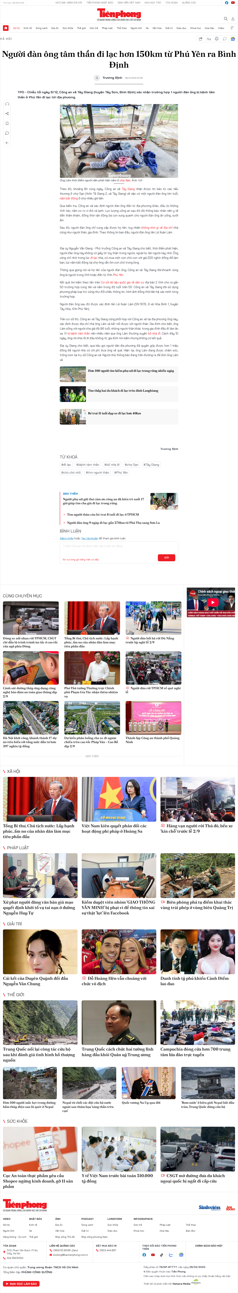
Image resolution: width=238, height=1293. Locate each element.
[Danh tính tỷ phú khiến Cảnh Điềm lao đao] (197, 951)
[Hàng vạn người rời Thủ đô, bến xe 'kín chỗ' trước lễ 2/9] (197, 799)
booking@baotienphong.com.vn (70, 1254)
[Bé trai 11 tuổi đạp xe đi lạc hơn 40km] (73, 417)
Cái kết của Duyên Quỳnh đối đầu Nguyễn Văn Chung (35, 981)
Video (221, 28)
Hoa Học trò (153, 2)
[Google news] (182, 1255)
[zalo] (172, 1255)
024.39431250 (15, 1258)
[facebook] (227, 3)
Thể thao (122, 28)
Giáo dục (181, 28)
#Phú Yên (121, 472)
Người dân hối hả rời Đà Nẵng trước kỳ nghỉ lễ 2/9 (150, 640)
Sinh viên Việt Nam (129, 2)
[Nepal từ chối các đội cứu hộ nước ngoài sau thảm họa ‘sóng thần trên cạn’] (89, 1083)
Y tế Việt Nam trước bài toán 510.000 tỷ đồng (117, 1178)
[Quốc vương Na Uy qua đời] (149, 1083)
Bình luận (7, 133)
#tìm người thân (97, 472)
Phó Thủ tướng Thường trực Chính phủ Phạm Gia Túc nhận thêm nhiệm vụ (91, 692)
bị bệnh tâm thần (79, 333)
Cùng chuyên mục (22, 595)
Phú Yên (118, 275)
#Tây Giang (151, 465)
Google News (232, 38)
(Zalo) (75, 1250)
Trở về (7, 142)
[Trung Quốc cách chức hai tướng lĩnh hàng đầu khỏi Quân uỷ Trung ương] (119, 1022)
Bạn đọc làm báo (23, 1284)
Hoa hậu (209, 28)
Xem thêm (232, 28)
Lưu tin (7, 123)
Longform (115, 1218)
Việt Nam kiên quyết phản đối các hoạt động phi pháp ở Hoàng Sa (114, 828)
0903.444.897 (108, 1250)
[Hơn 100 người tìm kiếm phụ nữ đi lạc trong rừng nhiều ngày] (73, 374)
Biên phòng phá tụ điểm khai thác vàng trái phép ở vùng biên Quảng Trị (196, 904)
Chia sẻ (7, 113)
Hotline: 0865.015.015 (69, 2)
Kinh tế (28, 28)
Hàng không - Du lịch (14, 1236)
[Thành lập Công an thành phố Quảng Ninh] (153, 718)
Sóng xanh (42, 28)
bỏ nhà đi (154, 333)
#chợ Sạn (131, 465)
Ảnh (57, 1218)
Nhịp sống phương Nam (94, 1236)
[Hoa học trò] (230, 1208)
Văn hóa (157, 28)
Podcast (87, 1218)
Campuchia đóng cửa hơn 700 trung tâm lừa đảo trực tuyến (195, 1051)
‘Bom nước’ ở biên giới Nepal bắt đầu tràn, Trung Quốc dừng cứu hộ (207, 1105)
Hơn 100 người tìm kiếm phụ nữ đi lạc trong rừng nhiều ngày (131, 371)
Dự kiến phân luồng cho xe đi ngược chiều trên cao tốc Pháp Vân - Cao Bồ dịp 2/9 (91, 742)
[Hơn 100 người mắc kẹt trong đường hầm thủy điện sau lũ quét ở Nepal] (30, 1083)
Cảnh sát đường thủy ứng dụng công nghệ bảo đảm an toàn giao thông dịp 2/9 (30, 692)
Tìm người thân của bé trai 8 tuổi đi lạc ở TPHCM (103, 514)
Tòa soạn (171, 2)
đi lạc (94, 258)
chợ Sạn (125, 180)
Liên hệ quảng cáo (62, 1245)
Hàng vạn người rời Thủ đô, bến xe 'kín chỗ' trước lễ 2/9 (196, 828)
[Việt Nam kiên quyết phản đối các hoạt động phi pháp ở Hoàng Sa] (119, 799)
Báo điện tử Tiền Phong (119, 14)
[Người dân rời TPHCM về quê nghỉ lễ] (153, 668)
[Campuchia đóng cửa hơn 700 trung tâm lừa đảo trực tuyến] (197, 1022)
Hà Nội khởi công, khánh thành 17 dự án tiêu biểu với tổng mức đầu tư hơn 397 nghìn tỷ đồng (29, 742)
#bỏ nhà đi (112, 465)
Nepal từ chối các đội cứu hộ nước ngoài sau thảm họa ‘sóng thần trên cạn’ (88, 1107)
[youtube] (233, 3)
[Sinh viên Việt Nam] (210, 1208)
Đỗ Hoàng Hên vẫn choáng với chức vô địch (114, 981)
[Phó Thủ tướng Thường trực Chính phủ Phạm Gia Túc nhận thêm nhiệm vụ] (92, 668)
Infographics (143, 1218)
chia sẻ (200, 38)
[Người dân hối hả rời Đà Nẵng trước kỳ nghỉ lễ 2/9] (153, 618)
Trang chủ (6, 28)
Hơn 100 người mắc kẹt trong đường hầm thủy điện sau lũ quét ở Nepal (29, 1105)
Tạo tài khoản (89, 538)
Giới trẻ (94, 28)
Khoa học (195, 28)
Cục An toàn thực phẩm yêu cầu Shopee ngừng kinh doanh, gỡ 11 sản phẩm (38, 1181)
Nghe (7, 103)
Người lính (136, 28)
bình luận (224, 38)
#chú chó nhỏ (71, 472)
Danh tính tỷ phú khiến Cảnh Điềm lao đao (194, 981)
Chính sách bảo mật (209, 1245)
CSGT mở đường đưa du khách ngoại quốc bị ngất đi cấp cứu (192, 1178)
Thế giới (81, 28)
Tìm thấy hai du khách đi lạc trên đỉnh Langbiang (123, 391)
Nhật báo (35, 1218)
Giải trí (169, 28)
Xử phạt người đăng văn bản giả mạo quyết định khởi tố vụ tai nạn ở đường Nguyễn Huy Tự (39, 907)
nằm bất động (69, 198)
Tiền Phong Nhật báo (99, 2)
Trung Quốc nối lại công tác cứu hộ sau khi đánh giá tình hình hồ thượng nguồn (39, 1054)
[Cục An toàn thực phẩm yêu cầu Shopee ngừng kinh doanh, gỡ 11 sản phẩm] (40, 1149)
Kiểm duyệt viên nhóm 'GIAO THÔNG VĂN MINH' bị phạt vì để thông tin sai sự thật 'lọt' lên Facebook (118, 907)
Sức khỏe (68, 28)
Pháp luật (107, 28)
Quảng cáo (189, 2)
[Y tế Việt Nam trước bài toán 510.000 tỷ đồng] (119, 1149)
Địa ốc (55, 28)
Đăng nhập (67, 538)
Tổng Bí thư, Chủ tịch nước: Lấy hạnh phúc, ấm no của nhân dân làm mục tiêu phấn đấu (91, 642)
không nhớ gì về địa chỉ (157, 227)
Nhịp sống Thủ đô (65, 1236)
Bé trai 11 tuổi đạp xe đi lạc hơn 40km (114, 413)
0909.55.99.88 (62, 1250)
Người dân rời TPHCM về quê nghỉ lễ (153, 690)
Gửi (166, 557)
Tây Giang (128, 189)
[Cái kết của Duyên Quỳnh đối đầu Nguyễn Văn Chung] (40, 951)
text (208, 38)
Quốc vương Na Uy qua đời (141, 1103)
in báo (216, 38)
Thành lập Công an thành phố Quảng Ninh (152, 740)
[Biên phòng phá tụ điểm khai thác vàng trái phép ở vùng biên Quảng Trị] (197, 875)
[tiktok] (163, 1255)
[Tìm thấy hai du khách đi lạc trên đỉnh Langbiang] (73, 394)
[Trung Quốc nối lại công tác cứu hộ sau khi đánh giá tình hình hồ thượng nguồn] (40, 1022)
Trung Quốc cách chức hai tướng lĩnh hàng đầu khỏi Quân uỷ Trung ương (117, 1051)
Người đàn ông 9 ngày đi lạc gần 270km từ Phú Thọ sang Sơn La (113, 523)
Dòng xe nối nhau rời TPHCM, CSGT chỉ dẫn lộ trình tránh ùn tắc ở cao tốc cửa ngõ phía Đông (30, 642)
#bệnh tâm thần (87, 465)
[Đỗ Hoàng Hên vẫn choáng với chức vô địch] (119, 951)
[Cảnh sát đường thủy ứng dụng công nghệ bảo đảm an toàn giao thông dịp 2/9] (31, 668)
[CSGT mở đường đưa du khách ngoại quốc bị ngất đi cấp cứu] (197, 1149)
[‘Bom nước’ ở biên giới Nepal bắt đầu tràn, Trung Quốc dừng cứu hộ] (208, 1083)
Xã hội (16, 28)
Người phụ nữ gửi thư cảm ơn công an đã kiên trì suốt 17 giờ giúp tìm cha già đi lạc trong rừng (103, 501)
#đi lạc (66, 465)
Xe (147, 28)
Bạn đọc (190, 1230)
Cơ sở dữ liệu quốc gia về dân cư (123, 282)
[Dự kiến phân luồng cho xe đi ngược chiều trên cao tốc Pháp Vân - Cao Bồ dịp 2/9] (92, 718)
